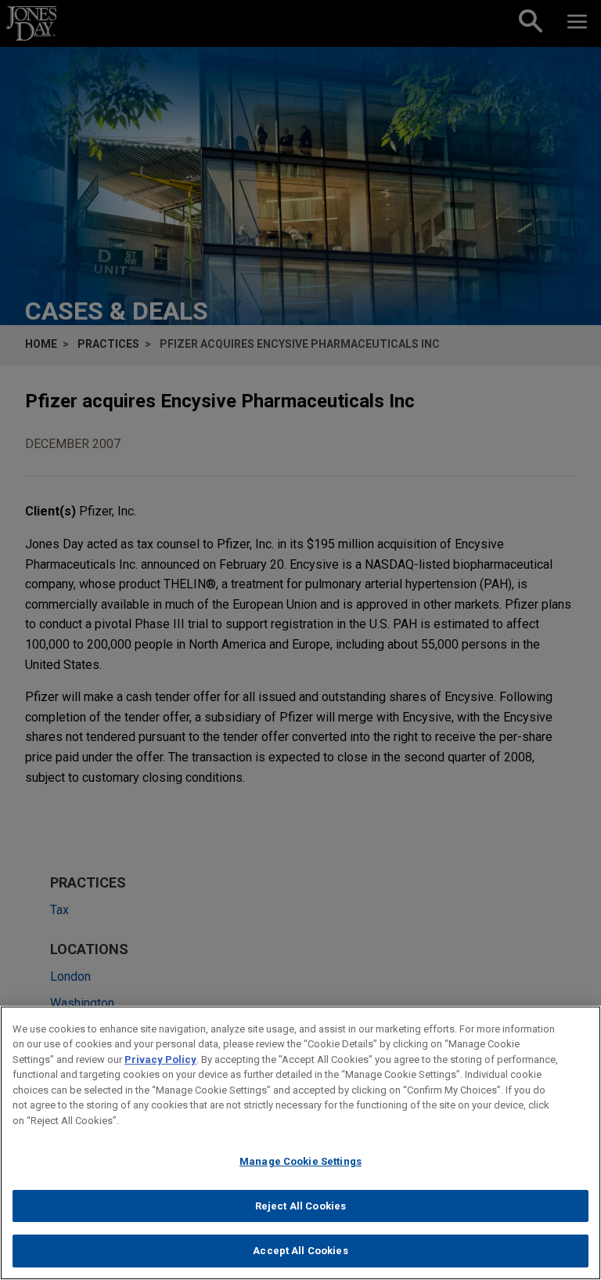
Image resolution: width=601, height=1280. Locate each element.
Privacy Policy (160, 1059)
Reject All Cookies (300, 1206)
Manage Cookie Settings (300, 1161)
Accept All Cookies (300, 1250)
